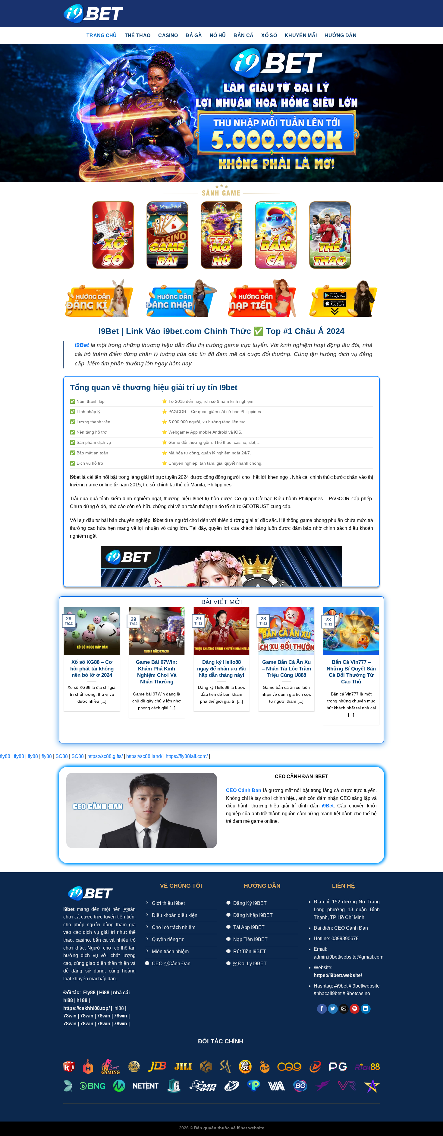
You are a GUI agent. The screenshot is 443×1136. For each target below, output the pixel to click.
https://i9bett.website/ (338, 975)
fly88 (5, 756)
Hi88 (104, 992)
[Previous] (62, 669)
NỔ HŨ (218, 35)
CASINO (168, 35)
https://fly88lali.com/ (187, 756)
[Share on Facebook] (322, 1009)
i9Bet (328, 805)
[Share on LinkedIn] (366, 1009)
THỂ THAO (138, 35)
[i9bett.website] (93, 14)
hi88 (119, 1008)
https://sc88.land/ (144, 756)
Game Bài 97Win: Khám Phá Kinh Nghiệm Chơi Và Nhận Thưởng (156, 672)
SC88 (61, 756)
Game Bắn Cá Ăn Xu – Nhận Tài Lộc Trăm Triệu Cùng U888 (286, 668)
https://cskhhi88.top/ (86, 1008)
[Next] (380, 669)
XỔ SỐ (269, 35)
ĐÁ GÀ (194, 35)
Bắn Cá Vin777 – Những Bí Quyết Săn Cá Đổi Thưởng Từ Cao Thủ (351, 672)
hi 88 (82, 1000)
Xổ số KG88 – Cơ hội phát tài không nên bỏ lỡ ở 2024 (92, 668)
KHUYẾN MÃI (301, 35)
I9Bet (82, 345)
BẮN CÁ (243, 35)
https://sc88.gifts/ (105, 756)
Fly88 (89, 992)
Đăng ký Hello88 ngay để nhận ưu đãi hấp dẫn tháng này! (221, 668)
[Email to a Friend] (344, 1009)
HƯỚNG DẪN (341, 35)
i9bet (68, 909)
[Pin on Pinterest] (355, 1009)
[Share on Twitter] (333, 1009)
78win (70, 1015)
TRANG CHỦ (101, 35)
